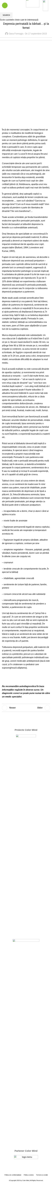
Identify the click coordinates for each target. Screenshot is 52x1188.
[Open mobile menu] (5, 5)
